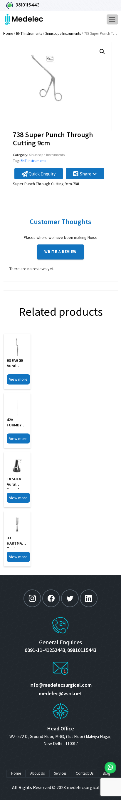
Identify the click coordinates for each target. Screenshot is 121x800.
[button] (102, 51)
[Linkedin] (89, 598)
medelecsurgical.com (88, 787)
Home (8, 33)
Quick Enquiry (42, 174)
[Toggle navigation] (112, 19)
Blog (106, 773)
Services (60, 773)
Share (86, 174)
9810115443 (26, 5)
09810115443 (81, 650)
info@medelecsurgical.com (60, 684)
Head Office (60, 728)
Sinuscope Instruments (63, 33)
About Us (37, 773)
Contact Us (84, 773)
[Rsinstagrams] (32, 598)
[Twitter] (70, 598)
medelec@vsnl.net (60, 693)
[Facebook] (51, 598)
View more (18, 379)
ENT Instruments (29, 33)
